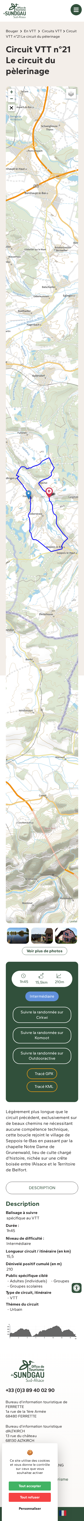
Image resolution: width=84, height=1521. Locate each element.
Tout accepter (30, 1486)
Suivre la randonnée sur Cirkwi (42, 1015)
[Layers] (71, 94)
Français (62, 1513)
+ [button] (11, 92)
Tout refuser (30, 1497)
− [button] (11, 99)
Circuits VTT (52, 31)
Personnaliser (30, 1508)
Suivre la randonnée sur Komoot (42, 1035)
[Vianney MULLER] (42, 936)
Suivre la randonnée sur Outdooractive (42, 1056)
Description (42, 1187)
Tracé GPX (43, 1073)
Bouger (12, 31)
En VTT (30, 31)
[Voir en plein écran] (11, 107)
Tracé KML (44, 1086)
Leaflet (73, 921)
